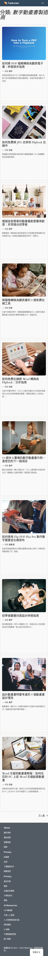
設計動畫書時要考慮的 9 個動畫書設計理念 (23, 696)
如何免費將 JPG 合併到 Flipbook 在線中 (24, 144)
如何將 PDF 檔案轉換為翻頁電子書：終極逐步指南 (22, 65)
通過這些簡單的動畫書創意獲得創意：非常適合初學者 (23, 223)
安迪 (10, 150)
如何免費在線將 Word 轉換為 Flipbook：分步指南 (20, 380)
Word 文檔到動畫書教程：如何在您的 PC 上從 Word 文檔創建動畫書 (23, 777)
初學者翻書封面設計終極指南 (20, 615)
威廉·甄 (12, 544)
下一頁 (43, 815)
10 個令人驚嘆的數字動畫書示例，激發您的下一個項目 (23, 459)
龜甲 (10, 71)
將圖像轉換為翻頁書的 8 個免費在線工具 (23, 301)
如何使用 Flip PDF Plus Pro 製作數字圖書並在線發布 (23, 538)
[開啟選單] (42, 3)
